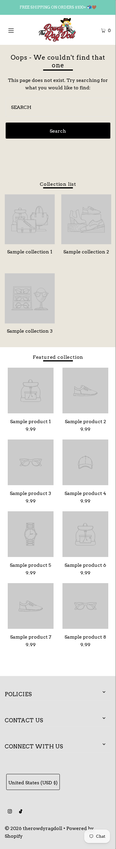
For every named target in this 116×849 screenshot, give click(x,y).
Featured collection (58, 357)
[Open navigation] (18, 30)
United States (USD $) (33, 782)
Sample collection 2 (86, 252)
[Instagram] (10, 812)
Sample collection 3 (30, 331)
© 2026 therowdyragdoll (33, 828)
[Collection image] (30, 242)
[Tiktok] (20, 812)
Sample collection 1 (29, 252)
